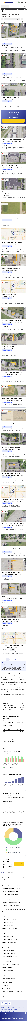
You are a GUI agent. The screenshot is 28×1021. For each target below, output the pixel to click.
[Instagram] (9, 1003)
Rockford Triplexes (7, 976)
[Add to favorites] (24, 25)
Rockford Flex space (7, 933)
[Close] (25, 1013)
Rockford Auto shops (7, 970)
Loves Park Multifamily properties (10, 964)
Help (5, 1009)
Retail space (5, 985)
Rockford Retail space (7, 922)
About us (3, 1007)
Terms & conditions (11, 1007)
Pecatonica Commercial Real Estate (11, 897)
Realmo (8, 2)
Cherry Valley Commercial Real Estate (12, 899)
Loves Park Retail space (8, 967)
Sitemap (10, 1009)
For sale (2, 872)
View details (13, 37)
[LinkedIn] (5, 1003)
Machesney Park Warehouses (9, 947)
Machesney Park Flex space (9, 959)
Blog (2, 1009)
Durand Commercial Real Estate (10, 894)
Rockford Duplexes (7, 917)
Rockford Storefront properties (10, 928)
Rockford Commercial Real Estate (10, 883)
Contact (16, 1009)
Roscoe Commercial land (8, 978)
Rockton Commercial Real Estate (10, 905)
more (23, 50)
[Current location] (2, 19)
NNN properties (6, 988)
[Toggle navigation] (2, 2)
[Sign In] (25, 2)
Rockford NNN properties (8, 953)
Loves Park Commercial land (9, 956)
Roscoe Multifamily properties (9, 962)
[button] (17, 7)
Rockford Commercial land (9, 919)
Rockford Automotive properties (10, 945)
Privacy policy (21, 1007)
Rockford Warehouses (7, 925)
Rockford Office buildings (8, 931)
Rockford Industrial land (8, 950)
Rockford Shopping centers (9, 942)
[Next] (19, 659)
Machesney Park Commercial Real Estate (12, 885)
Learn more (21, 1018)
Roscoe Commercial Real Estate (10, 891)
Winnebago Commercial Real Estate (11, 902)
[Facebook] (2, 1003)
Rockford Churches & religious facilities (12, 973)
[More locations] (22, 19)
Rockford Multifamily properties (10, 914)
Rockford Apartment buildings (9, 939)
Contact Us (19, 863)
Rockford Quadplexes (7, 936)
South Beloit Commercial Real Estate (11, 888)
